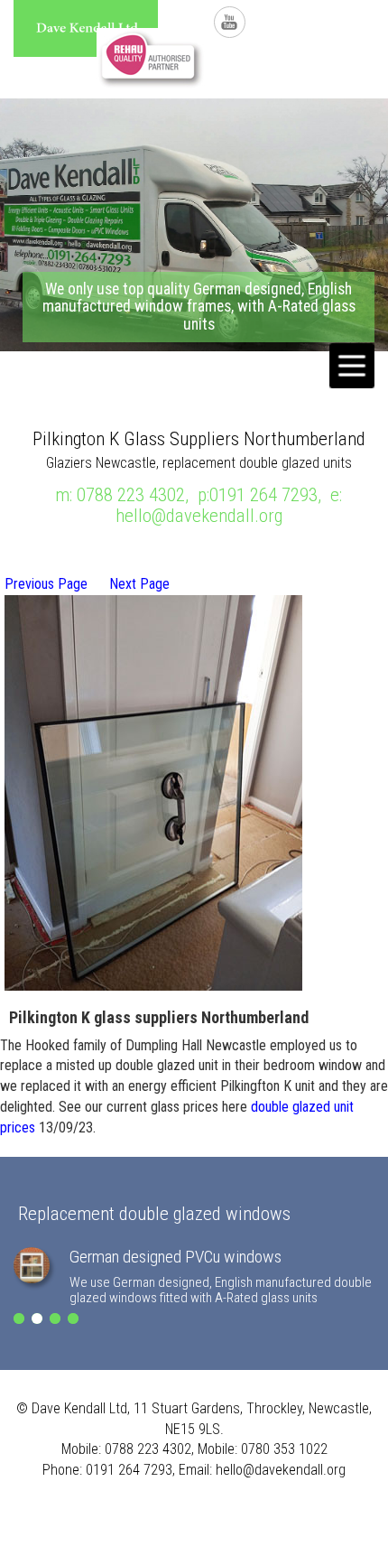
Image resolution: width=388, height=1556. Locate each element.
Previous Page (46, 583)
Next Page (139, 583)
